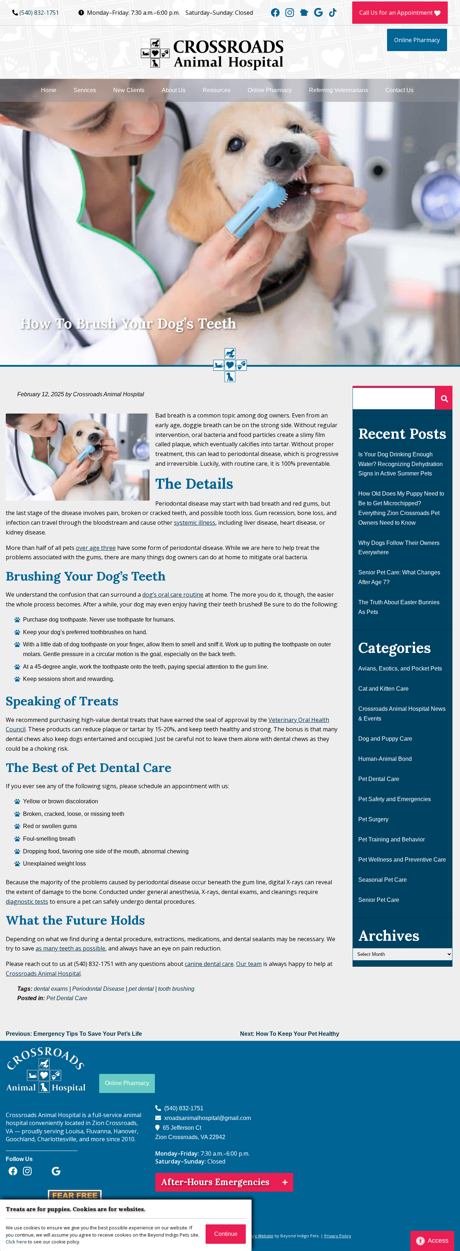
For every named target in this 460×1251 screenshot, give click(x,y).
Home (48, 90)
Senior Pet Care (378, 900)
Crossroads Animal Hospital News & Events (402, 714)
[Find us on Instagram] (289, 12)
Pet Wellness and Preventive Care (402, 860)
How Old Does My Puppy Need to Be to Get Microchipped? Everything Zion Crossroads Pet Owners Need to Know (401, 508)
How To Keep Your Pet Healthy (289, 1034)
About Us (173, 90)
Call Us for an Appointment (396, 13)
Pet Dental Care (66, 998)
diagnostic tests (27, 901)
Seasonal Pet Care (382, 880)
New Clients (128, 90)
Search (443, 399)
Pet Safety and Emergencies (394, 799)
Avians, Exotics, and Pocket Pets (400, 668)
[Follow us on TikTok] (332, 12)
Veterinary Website (254, 1235)
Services (85, 90)
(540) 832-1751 (39, 13)
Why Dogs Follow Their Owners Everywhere (399, 548)
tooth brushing (176, 989)
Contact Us (399, 90)
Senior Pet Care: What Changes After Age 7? (399, 577)
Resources (216, 90)
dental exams (51, 989)
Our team (249, 964)
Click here (16, 1241)
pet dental (141, 989)
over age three (96, 548)
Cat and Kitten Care (383, 689)
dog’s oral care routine (172, 595)
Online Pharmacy (417, 40)
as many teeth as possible (70, 948)
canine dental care (209, 964)
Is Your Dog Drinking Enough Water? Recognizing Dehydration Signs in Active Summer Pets (400, 464)
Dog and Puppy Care (385, 739)
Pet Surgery (373, 819)
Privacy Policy (337, 1235)
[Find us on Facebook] (275, 12)
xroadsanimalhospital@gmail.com (207, 1118)
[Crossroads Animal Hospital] (212, 51)
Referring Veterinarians (338, 90)
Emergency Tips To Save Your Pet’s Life (74, 1034)
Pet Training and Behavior (391, 839)
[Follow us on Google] (318, 12)
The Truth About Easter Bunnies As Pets (399, 607)
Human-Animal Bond (385, 759)
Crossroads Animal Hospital (43, 973)
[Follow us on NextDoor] (304, 12)
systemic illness (194, 523)
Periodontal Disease (98, 989)
